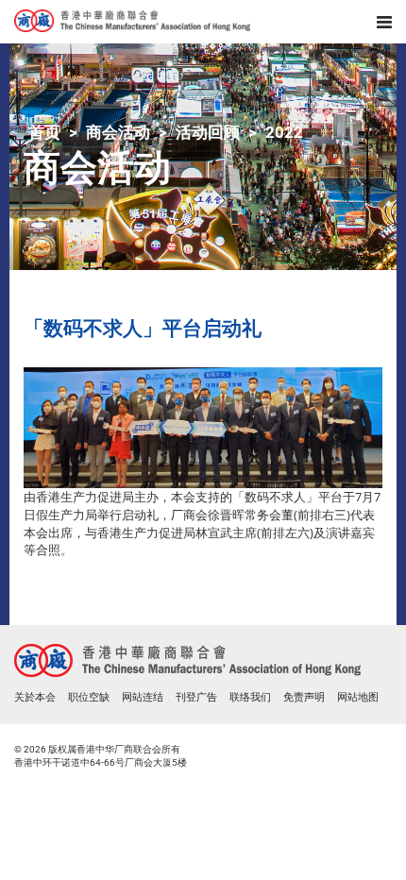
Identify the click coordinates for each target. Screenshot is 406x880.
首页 (44, 132)
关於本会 (35, 697)
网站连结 (142, 697)
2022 (284, 132)
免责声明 (304, 697)
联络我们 (250, 697)
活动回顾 (208, 132)
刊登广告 (196, 697)
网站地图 (358, 697)
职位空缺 (89, 697)
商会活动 (118, 132)
